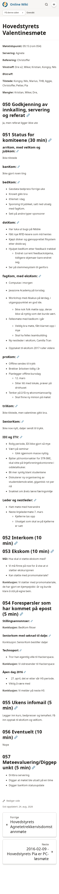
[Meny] (53, 4)
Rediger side (13, 800)
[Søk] (46, 4)
